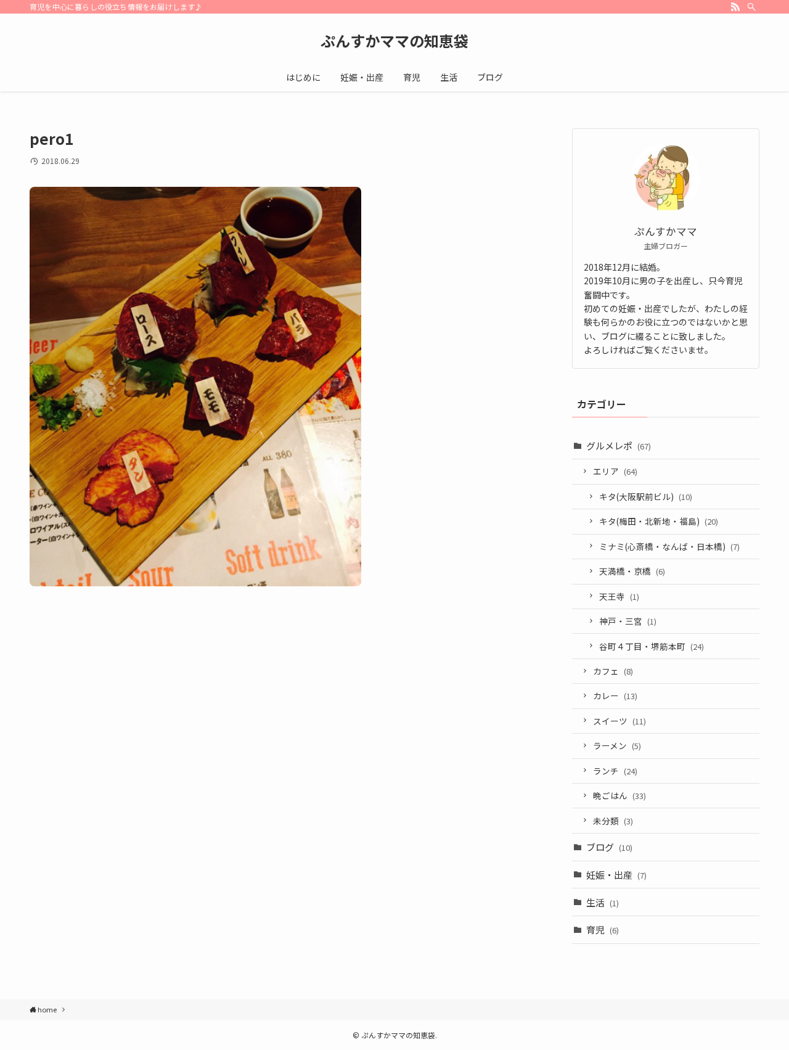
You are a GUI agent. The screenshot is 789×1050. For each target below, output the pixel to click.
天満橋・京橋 (632, 571)
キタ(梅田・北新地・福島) (658, 521)
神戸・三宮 (627, 621)
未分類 (613, 820)
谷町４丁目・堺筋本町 (651, 646)
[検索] (751, 7)
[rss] (735, 7)
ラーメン (617, 745)
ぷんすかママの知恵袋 (394, 40)
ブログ (609, 846)
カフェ (613, 671)
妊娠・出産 (616, 874)
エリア (615, 471)
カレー (615, 695)
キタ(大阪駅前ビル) (645, 496)
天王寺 (619, 596)
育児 (602, 929)
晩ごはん (619, 795)
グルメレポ (618, 445)
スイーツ (619, 721)
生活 (602, 902)
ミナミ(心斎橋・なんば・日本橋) (669, 546)
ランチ (615, 771)
